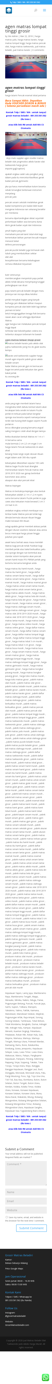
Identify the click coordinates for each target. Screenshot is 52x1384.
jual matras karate (21, 50)
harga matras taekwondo (22, 46)
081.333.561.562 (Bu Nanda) (18, 1300)
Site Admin (13, 36)
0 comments (38, 50)
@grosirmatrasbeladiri (15, 1316)
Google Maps (17, 1268)
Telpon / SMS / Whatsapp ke (18, 1296)
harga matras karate (27, 39)
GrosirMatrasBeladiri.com (17, 1325)
